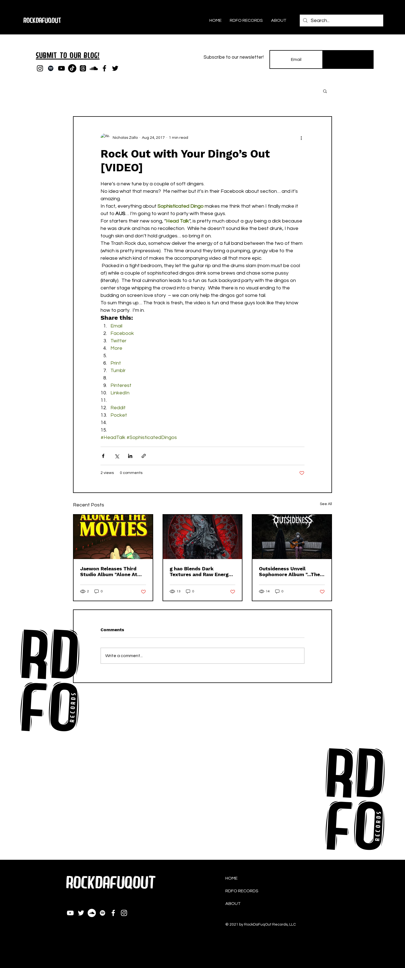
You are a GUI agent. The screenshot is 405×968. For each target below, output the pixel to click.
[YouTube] (61, 68)
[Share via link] (143, 456)
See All (326, 504)
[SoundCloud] (94, 68)
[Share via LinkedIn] (130, 456)
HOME (231, 878)
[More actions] (301, 137)
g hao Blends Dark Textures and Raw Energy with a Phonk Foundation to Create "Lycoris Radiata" (202, 571)
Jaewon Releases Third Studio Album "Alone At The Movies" (108, 571)
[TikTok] (72, 68)
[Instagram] (40, 68)
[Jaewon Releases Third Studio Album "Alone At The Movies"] (113, 537)
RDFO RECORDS (241, 891)
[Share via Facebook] (103, 456)
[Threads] (83, 68)
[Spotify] (51, 68)
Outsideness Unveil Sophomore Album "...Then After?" (291, 571)
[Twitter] (115, 68)
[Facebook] (104, 68)
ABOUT (233, 903)
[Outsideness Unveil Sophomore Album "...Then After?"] (291, 537)
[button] (325, 91)
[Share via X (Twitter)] (116, 456)
